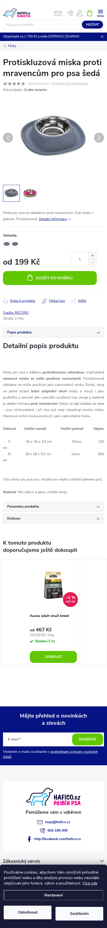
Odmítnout (28, 912)
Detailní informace (53, 219)
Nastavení (53, 895)
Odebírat (88, 739)
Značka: (16, 313)
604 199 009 (57, 830)
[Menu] (100, 12)
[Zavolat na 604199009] (70, 13)
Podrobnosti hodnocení (70, 83)
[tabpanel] (53, 613)
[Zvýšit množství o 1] (92, 255)
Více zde (89, 883)
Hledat (92, 24)
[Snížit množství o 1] (92, 262)
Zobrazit (53, 656)
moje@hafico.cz (57, 822)
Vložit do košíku (54, 278)
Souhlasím (79, 913)
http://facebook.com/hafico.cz (57, 839)
